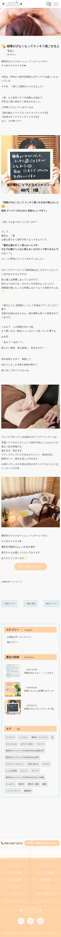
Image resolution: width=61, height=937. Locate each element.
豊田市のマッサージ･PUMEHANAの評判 (22, 757)
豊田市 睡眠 (33, 784)
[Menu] (56, 3)
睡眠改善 (27, 791)
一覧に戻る (30, 603)
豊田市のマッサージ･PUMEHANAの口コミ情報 (25, 777)
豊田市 (21, 784)
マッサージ (10, 737)
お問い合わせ (33, 764)
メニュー (24, 771)
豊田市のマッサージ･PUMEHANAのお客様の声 (25, 751)
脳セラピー (12, 642)
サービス (35, 771)
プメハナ (40, 744)
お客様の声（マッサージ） (12, 582)
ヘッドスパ (23, 737)
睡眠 (44, 784)
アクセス (45, 764)
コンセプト (10, 784)
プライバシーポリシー (15, 764)
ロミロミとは (11, 744)
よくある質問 (11, 771)
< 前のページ (9, 603)
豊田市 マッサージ (40, 737)
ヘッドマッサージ (13, 791)
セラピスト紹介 (26, 744)
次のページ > (51, 603)
